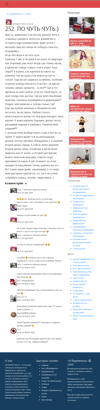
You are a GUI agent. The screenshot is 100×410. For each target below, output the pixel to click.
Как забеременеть (50, 368)
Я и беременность (15, 14)
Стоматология (79, 248)
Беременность (48, 371)
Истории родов (54, 381)
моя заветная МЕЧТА (82, 268)
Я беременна (77, 361)
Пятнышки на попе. (81, 265)
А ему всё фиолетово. (82, 300)
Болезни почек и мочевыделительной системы (82, 242)
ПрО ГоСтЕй (78, 278)
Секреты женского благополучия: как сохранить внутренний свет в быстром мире (80, 79)
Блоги (28, 14)
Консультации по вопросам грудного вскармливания (81, 189)
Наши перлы (78, 290)
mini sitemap (47, 399)
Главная (45, 365)
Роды (44, 381)
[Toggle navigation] (6, 4)
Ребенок (45, 384)
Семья (44, 387)
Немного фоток (80, 281)
